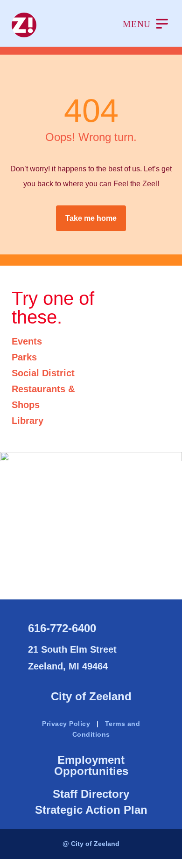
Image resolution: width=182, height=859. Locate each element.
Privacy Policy (66, 723)
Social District (43, 373)
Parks (24, 357)
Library (27, 420)
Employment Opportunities (91, 765)
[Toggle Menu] (145, 25)
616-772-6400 (62, 628)
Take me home (91, 218)
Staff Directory (91, 794)
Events (27, 341)
